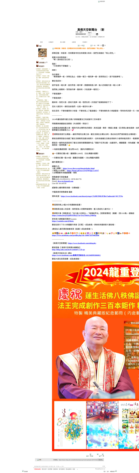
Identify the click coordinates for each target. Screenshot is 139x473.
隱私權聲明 (68, 469)
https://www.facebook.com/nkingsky (82, 243)
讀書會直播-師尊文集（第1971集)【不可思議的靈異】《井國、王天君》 (43, 186)
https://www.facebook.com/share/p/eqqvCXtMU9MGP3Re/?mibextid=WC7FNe (92, 196)
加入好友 (78, 37)
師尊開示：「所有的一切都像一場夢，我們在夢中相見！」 (42, 77)
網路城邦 (102, 1)
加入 (108, 471)
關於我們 (44, 469)
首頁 (41, 42)
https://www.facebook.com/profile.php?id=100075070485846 (75, 235)
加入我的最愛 (93, 37)
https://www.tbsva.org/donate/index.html (78, 168)
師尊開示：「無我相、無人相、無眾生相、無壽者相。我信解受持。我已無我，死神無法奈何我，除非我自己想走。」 (43, 112)
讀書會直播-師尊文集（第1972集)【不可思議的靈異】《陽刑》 (43, 170)
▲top (103, 466)
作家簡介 (84, 42)
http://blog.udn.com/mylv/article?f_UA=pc (68, 250)
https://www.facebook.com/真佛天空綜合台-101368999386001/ (76, 255)
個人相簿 (62, 42)
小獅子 (42, 59)
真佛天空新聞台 (87, 29)
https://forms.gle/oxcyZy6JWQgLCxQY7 (83, 171)
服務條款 (55, 469)
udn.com (103, 469)
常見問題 (50, 469)
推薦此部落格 (85, 37)
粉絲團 (26, 471)
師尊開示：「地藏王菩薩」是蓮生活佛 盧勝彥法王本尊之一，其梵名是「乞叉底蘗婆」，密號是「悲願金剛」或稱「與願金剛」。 (43, 121)
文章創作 (51, 42)
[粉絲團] (23, 471)
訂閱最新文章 (101, 37)
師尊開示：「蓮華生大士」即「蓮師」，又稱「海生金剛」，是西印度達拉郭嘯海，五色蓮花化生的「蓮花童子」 (43, 95)
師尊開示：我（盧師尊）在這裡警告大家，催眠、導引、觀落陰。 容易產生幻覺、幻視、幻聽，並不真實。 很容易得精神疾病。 (43, 136)
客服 (74, 469)
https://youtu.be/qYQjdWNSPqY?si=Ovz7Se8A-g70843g (74, 215)
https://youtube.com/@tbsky (63, 221)
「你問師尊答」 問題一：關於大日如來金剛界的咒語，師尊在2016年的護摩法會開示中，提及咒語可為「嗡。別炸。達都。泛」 (43, 104)
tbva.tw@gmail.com (65, 181)
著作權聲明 (62, 469)
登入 (105, 471)
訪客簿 (74, 42)
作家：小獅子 (79, 32)
